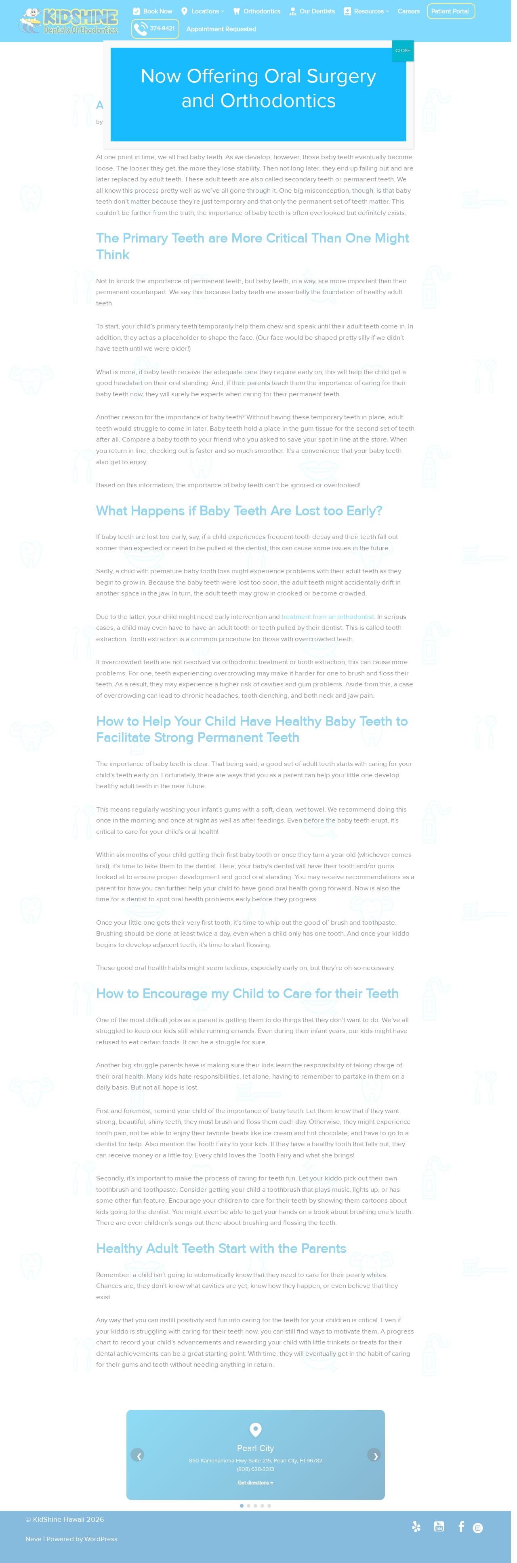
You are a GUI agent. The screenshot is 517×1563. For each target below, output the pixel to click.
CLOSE (402, 51)
